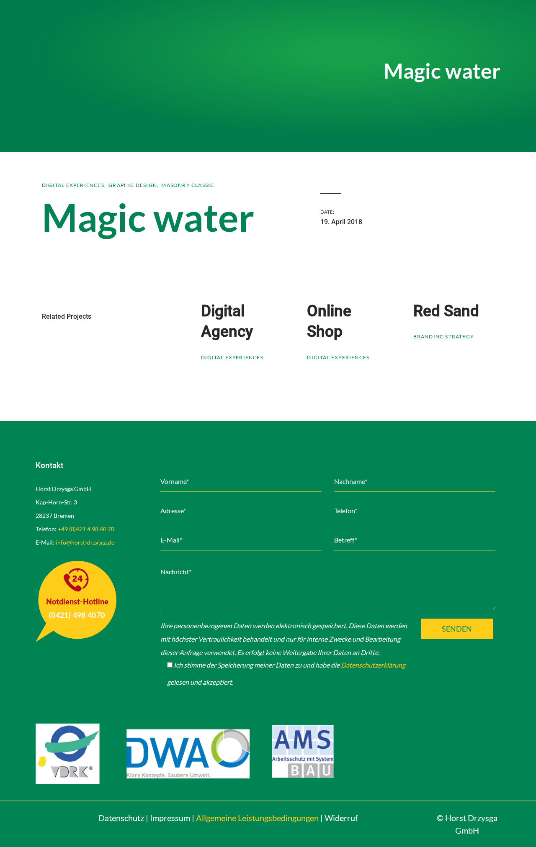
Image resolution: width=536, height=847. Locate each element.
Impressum (170, 818)
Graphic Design (132, 185)
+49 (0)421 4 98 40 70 (86, 528)
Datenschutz (121, 818)
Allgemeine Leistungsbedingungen (257, 818)
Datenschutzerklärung (373, 665)
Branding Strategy (443, 336)
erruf (341, 818)
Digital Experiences (73, 185)
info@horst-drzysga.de (85, 542)
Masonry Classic (187, 185)
